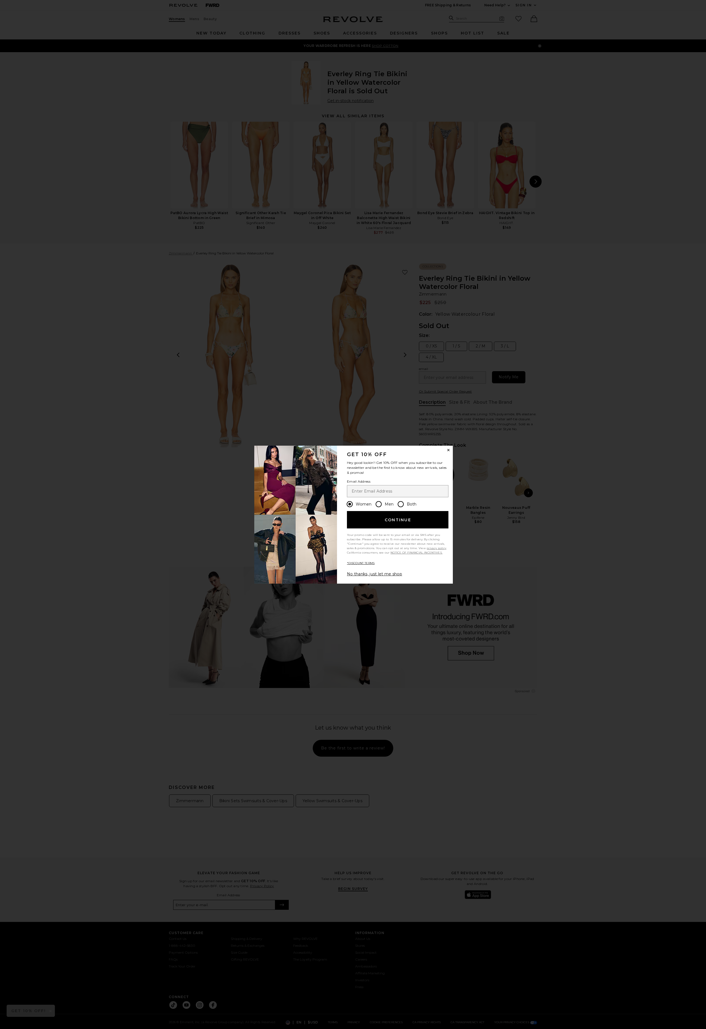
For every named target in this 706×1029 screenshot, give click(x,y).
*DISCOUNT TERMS (361, 563)
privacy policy (436, 548)
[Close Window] (448, 450)
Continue (398, 519)
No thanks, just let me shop (374, 573)
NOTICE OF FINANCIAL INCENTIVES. (416, 552)
